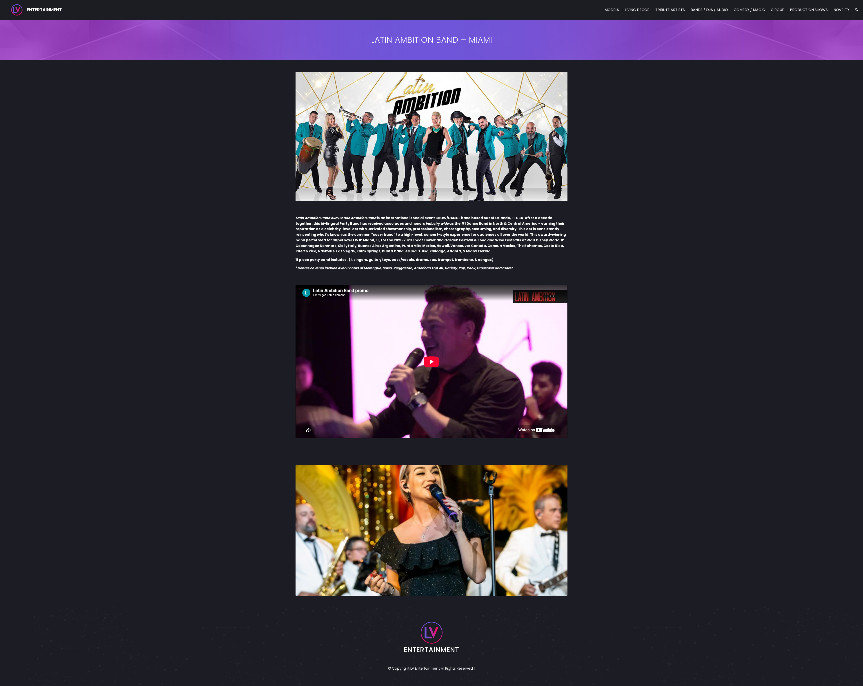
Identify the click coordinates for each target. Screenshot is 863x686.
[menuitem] (612, 10)
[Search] (856, 10)
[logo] (36, 10)
